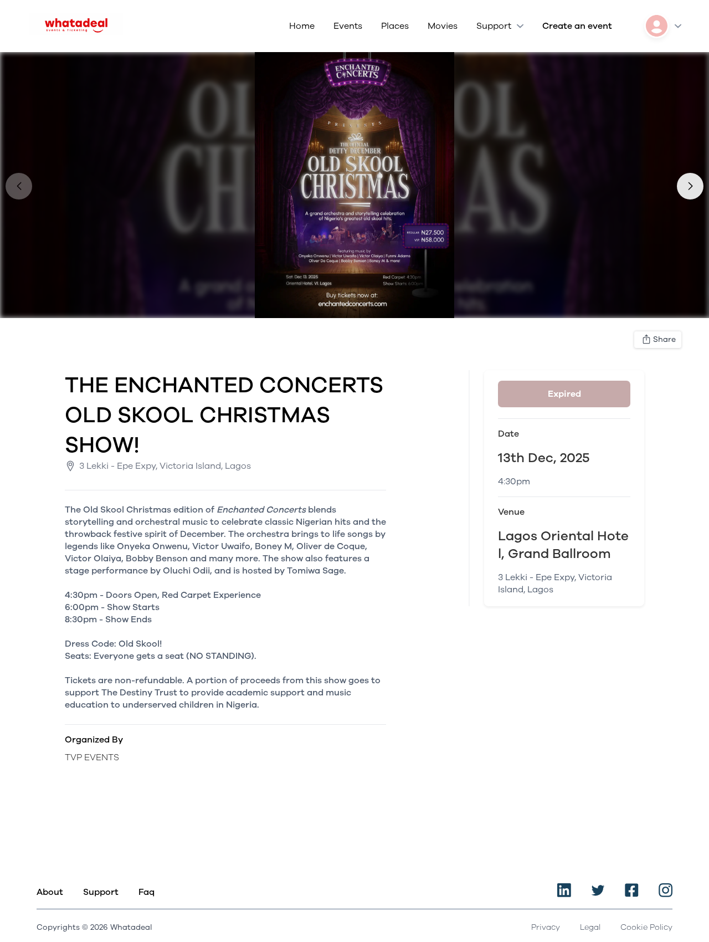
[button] (690, 186)
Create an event (577, 26)
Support (493, 26)
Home (302, 26)
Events (347, 26)
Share (664, 339)
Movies (443, 26)
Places (395, 26)
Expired (564, 394)
